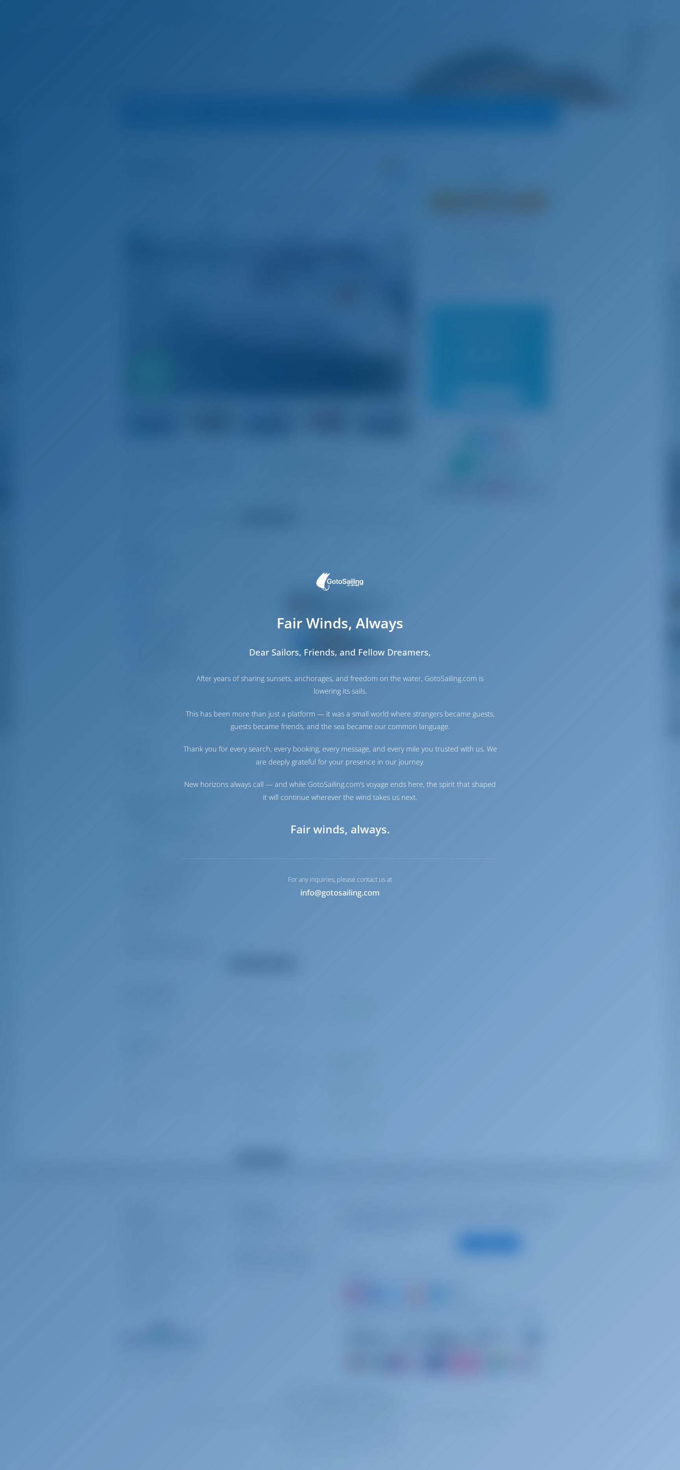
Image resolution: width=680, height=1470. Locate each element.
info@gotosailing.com (340, 892)
